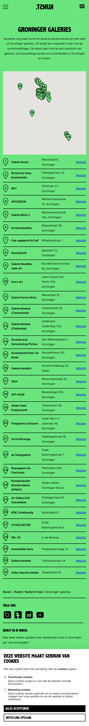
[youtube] (40, 615)
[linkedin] (29, 615)
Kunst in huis (34, 592)
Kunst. (7, 592)
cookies (62, 668)
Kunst (18, 592)
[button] (49, 99)
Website (81, 162)
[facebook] (18, 615)
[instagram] (7, 615)
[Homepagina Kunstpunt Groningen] (44, 6)
